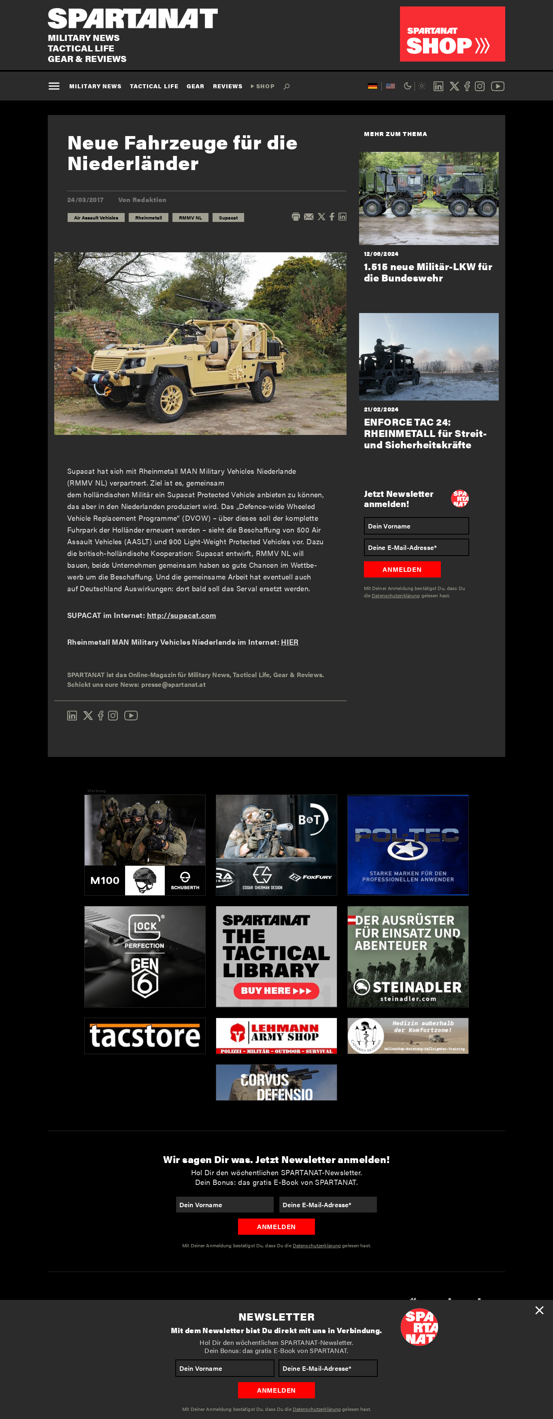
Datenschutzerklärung (317, 1409)
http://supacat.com (181, 615)
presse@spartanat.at (173, 684)
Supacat (228, 217)
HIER (289, 642)
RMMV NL (190, 217)
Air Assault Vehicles (96, 217)
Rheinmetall (148, 217)
